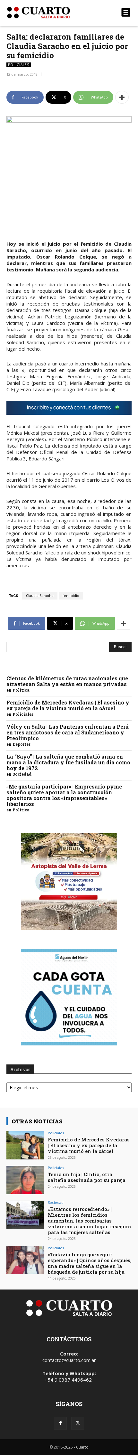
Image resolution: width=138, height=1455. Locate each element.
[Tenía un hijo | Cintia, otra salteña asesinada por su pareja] (25, 1180)
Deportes (21, 744)
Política (21, 690)
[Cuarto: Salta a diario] (50, 12)
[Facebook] (60, 1423)
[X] (77, 1423)
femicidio (71, 596)
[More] (122, 97)
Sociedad (22, 774)
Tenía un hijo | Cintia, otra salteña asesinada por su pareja (86, 1177)
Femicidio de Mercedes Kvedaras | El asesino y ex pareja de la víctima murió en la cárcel (67, 705)
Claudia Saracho (40, 596)
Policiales (18, 64)
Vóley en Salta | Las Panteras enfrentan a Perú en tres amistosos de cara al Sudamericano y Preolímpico (67, 732)
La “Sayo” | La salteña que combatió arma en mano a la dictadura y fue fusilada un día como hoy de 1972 (68, 762)
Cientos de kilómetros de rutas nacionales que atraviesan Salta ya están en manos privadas (67, 681)
